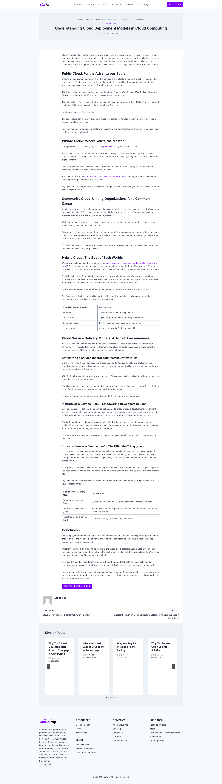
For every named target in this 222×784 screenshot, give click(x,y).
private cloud (109, 146)
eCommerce (155, 736)
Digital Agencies (157, 740)
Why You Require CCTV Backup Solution (160, 647)
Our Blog (144, 4)
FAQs (78, 729)
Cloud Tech (111, 24)
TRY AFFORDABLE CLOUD (77, 586)
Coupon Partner (120, 740)
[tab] (106, 697)
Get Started (175, 4)
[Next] (173, 666)
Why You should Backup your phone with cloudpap (94, 647)
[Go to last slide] (48, 666)
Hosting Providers (158, 725)
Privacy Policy (82, 745)
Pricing (90, 4)
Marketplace (81, 733)
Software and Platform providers (165, 733)
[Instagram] (50, 765)
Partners (117, 736)
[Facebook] (41, 765)
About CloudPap (120, 725)
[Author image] (49, 658)
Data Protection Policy (86, 752)
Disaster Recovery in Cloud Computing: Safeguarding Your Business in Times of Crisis (146, 614)
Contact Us (118, 733)
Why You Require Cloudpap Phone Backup (126, 647)
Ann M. (57, 658)
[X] (46, 765)
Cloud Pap (106, 34)
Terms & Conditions (85, 749)
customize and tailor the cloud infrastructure (104, 176)
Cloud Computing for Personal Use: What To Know (66, 613)
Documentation (83, 725)
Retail (152, 729)
